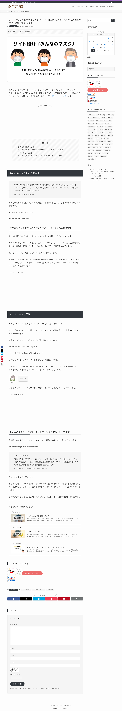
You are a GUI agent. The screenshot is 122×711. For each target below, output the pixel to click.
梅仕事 (91, 150)
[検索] (113, 2)
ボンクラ (91, 132)
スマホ (100, 129)
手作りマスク (50, 589)
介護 (90, 135)
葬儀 (90, 156)
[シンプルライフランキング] (92, 101)
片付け (106, 150)
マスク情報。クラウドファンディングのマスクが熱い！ (47, 547)
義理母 (98, 153)
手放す (91, 141)
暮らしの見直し (107, 144)
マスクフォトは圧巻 (25, 153)
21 (105, 47)
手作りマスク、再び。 (35, 532)
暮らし (97, 144)
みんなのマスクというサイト (28, 147)
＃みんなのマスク (26, 589)
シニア (100, 126)
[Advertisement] (45, 119)
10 (89, 44)
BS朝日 (91, 115)
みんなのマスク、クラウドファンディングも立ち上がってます (42, 156)
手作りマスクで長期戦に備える (38, 516)
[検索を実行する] (113, 20)
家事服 (90, 138)
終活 (90, 153)
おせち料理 (101, 115)
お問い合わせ (67, 705)
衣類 (96, 156)
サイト (12, 662)
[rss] (111, 2)
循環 (106, 138)
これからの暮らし (94, 117)
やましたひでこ (107, 117)
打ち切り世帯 (100, 141)
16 (112, 44)
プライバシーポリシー (56, 705)
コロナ (108, 123)
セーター (108, 129)
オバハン (99, 123)
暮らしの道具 (93, 147)
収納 (103, 135)
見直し (103, 156)
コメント (13, 624)
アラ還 (91, 120)
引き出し (98, 138)
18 (93, 47)
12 (97, 44)
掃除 (110, 141)
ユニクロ (108, 132)
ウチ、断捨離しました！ (103, 120)
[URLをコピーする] (77, 598)
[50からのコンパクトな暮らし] (15, 6)
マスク (100, 132)
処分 (97, 135)
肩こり (106, 153)
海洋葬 (98, 150)
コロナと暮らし (13, 26)
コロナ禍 (91, 126)
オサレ (91, 123)
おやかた (110, 115)
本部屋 (107, 147)
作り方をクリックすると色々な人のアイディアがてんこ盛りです (42, 150)
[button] (13, 598)
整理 (90, 144)
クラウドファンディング (38, 589)
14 (105, 44)
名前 (12, 648)
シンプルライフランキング (94, 103)
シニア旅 (108, 126)
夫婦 (110, 135)
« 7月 (88, 57)
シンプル (91, 129)
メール (13, 655)
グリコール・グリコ (60, 96)
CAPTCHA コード (15, 674)
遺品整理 (91, 159)
